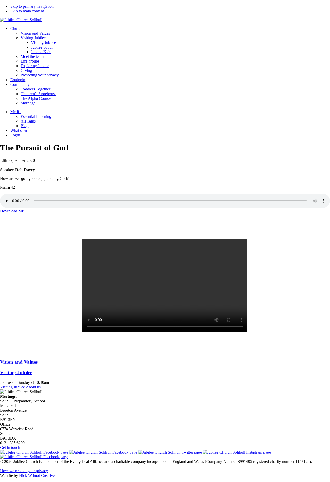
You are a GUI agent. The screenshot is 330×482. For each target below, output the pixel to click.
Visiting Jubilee (12, 387)
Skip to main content (27, 11)
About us (33, 387)
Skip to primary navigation (32, 6)
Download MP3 (13, 211)
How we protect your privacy (24, 471)
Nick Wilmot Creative (37, 475)
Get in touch (10, 447)
